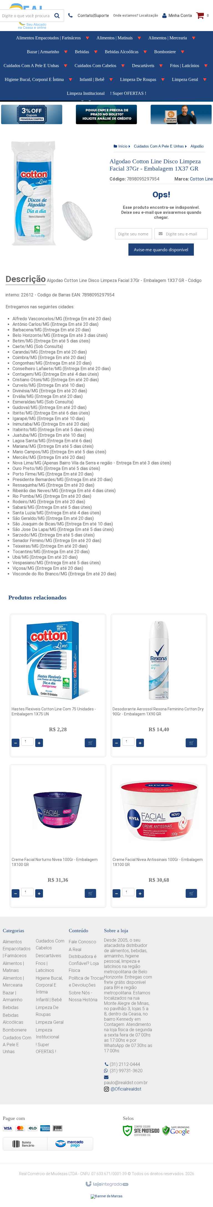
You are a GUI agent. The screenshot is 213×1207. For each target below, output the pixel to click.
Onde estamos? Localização (135, 15)
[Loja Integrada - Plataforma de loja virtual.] (106, 1184)
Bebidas (11, 1007)
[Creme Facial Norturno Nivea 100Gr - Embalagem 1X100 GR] (58, 836)
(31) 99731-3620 (126, 1070)
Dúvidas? (88, 15)
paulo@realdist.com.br (126, 1082)
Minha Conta (180, 15)
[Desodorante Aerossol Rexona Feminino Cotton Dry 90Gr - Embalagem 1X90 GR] (159, 685)
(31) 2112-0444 (125, 1064)
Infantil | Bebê (49, 999)
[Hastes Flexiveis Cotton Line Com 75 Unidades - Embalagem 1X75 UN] (58, 685)
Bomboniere (15, 1030)
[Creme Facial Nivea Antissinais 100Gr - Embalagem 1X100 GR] (159, 836)
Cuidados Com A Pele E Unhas (159, 146)
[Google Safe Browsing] (176, 1131)
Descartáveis (48, 955)
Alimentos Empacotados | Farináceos (17, 948)
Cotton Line (201, 179)
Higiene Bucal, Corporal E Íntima (49, 985)
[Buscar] (57, 15)
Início (122, 146)
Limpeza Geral (50, 1022)
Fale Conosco (82, 941)
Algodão (197, 146)
